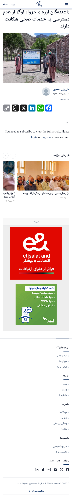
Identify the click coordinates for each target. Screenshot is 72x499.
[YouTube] (55, 469)
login (34, 137)
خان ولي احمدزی (61, 89)
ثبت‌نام (5, 4)
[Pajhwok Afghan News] (39, 4)
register (46, 137)
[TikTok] (43, 469)
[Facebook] (67, 469)
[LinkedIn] (37, 469)
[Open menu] (66, 4)
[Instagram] (49, 469)
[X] (61, 469)
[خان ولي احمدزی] (46, 92)
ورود (13, 4)
